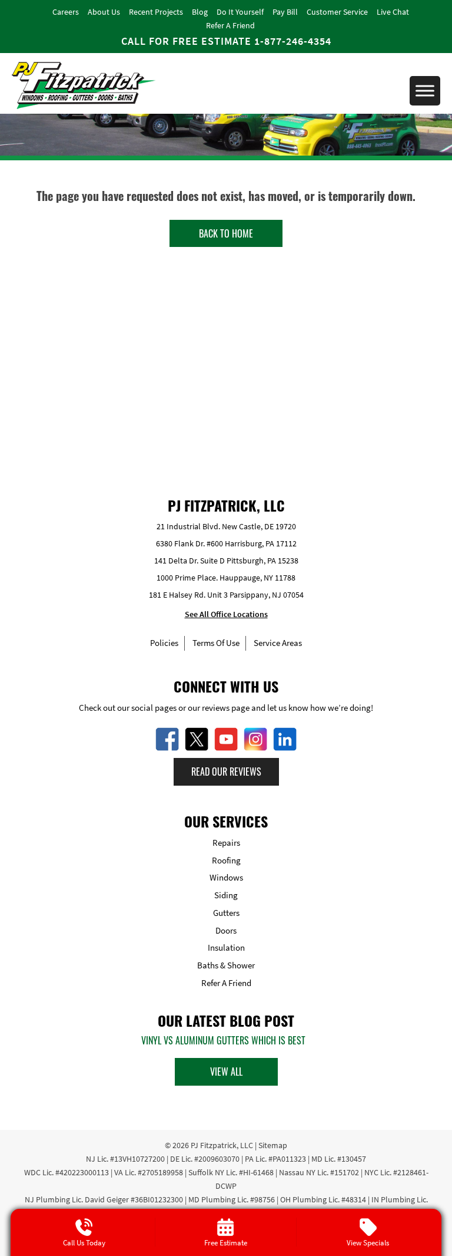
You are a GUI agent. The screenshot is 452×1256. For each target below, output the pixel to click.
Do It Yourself (240, 11)
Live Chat (393, 11)
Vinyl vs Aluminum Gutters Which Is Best (223, 1040)
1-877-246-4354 (292, 41)
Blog (200, 11)
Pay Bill (285, 11)
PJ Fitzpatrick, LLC (222, 1145)
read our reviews (226, 771)
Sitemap (272, 1145)
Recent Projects (156, 11)
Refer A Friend (230, 25)
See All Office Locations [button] (226, 614)
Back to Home (226, 233)
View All (226, 1071)
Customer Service (337, 11)
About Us (104, 11)
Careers (65, 11)
